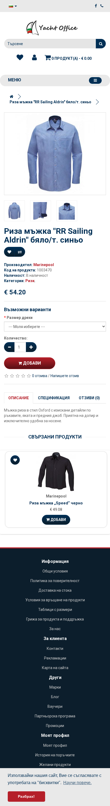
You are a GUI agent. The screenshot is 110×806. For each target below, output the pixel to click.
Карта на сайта (55, 668)
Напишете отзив (64, 376)
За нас (55, 629)
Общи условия (55, 571)
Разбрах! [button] (26, 796)
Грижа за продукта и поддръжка (55, 619)
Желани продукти (55, 764)
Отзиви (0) (89, 398)
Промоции (55, 726)
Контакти (55, 648)
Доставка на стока (55, 590)
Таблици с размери (55, 609)
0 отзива (39, 376)
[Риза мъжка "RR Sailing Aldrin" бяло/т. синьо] (55, 153)
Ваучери (55, 706)
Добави (31, 363)
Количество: (16, 338)
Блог (55, 697)
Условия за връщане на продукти (55, 600)
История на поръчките (55, 755)
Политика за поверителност (55, 581)
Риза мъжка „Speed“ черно (56, 503)
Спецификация (54, 398)
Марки (55, 687)
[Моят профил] (34, 57)
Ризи (29, 281)
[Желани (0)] (20, 57)
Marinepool (43, 265)
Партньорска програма (55, 716)
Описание (18, 398)
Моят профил (55, 745)
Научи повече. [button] (77, 782)
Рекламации (55, 658)
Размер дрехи (20, 317)
